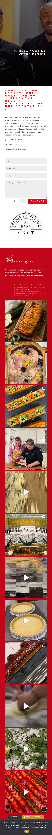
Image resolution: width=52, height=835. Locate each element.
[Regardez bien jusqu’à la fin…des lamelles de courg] (26, 749)
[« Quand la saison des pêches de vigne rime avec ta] (26, 620)
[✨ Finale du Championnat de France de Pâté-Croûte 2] (26, 535)
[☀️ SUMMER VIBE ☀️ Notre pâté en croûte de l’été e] (26, 363)
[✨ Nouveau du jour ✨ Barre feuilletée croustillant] (26, 406)
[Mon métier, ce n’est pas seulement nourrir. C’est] (26, 663)
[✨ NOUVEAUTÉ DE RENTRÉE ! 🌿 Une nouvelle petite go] (26, 320)
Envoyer (37, 201)
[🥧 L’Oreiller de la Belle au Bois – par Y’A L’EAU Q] (26, 577)
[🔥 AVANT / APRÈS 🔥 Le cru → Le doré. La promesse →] (26, 492)
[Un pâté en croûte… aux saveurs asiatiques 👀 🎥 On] (26, 449)
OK (27, 831)
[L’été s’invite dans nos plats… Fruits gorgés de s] (26, 792)
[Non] (49, 827)
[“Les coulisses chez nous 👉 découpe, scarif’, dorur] (26, 706)
